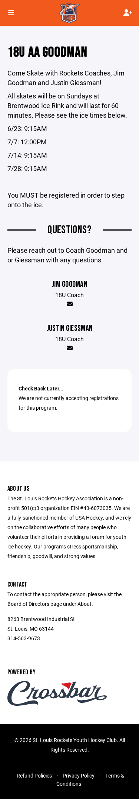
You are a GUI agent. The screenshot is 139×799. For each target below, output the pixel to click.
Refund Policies (34, 775)
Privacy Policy (79, 775)
